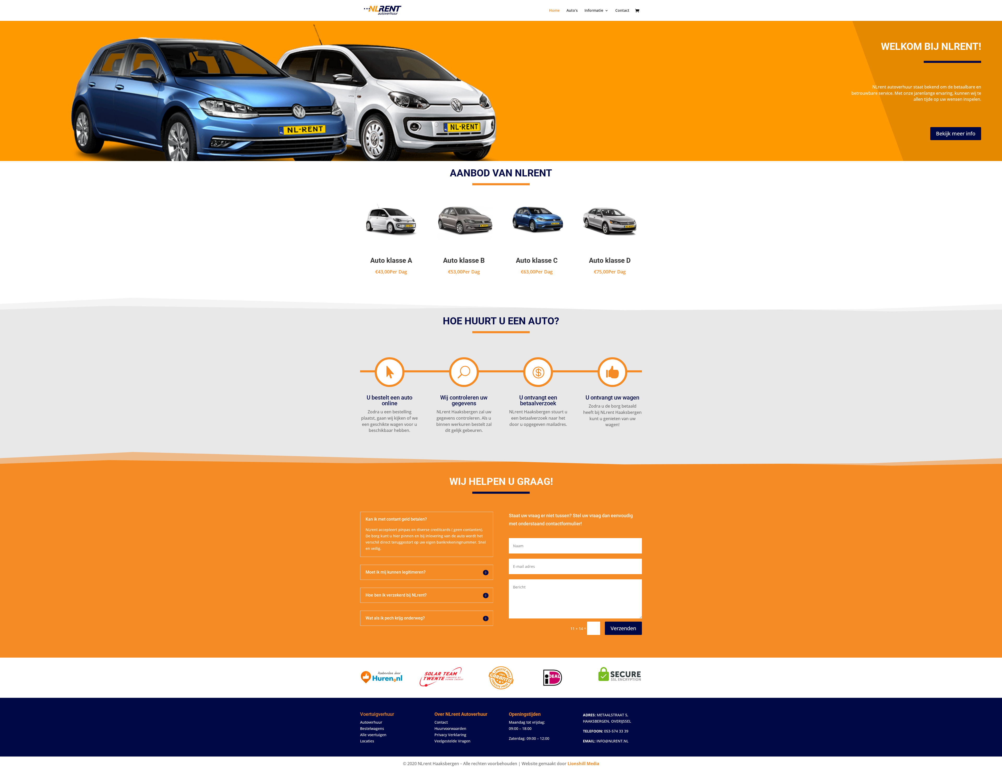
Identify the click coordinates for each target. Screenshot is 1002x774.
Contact (622, 11)
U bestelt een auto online (389, 400)
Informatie (593, 11)
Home (554, 11)
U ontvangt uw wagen (612, 397)
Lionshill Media (583, 763)
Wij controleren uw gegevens (463, 400)
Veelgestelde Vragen (452, 741)
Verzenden (623, 628)
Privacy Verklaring (450, 734)
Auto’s (572, 11)
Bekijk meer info (955, 133)
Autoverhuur (371, 722)
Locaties (367, 741)
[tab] (916, 106)
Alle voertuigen (373, 734)
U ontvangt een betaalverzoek (538, 400)
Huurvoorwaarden (450, 728)
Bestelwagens (372, 728)
